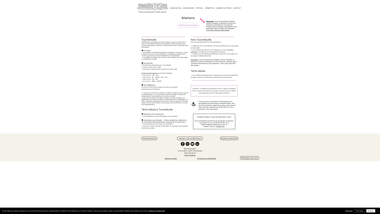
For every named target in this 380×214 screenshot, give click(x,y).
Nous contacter (190, 155)
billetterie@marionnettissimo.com (213, 125)
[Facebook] (183, 144)
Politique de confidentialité (157, 211)
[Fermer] (377, 210)
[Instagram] (188, 144)
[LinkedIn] (197, 144)
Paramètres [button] (349, 211)
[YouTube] (192, 144)
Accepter (371, 211)
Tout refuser (359, 211)
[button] (175, 8)
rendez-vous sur (209, 126)
